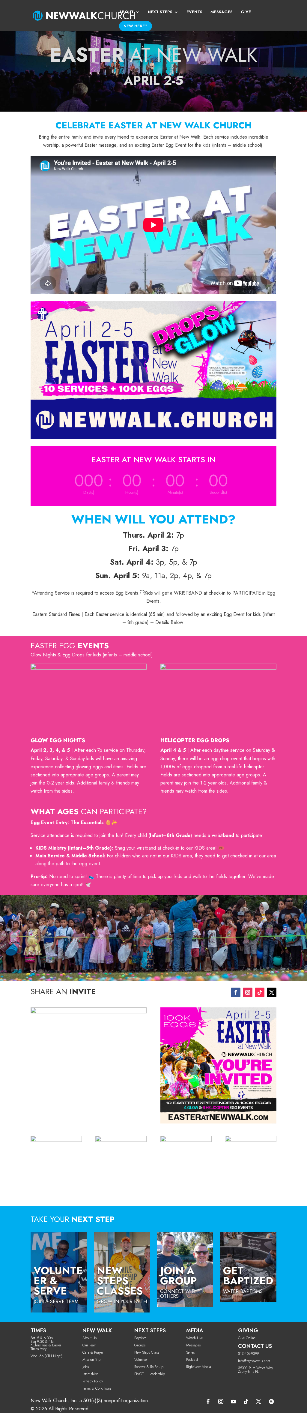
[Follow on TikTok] (259, 992)
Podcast (192, 1359)
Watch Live (194, 1338)
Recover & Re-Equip (148, 1367)
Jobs (85, 1367)
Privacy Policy (92, 1381)
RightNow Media (198, 1367)
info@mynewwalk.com (254, 1361)
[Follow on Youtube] (233, 1401)
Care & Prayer (92, 1352)
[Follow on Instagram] (247, 992)
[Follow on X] (271, 992)
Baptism (140, 1338)
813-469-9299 (248, 1353)
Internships (90, 1374)
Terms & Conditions (96, 1388)
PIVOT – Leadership (149, 1374)
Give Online (246, 1338)
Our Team (89, 1345)
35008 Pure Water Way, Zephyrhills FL (256, 1369)
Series (190, 1352)
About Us (89, 1338)
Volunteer (141, 1359)
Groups (139, 1345)
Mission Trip (91, 1359)
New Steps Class (146, 1352)
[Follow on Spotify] (271, 1401)
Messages (193, 1345)
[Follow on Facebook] (235, 992)
